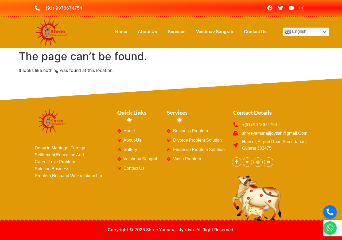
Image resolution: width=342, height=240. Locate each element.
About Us (147, 31)
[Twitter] (280, 8)
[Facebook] (270, 8)
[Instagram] (302, 8)
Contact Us (255, 31)
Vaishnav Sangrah (214, 31)
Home (121, 31)
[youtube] (268, 162)
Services (176, 31)
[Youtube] (291, 8)
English (298, 31)
